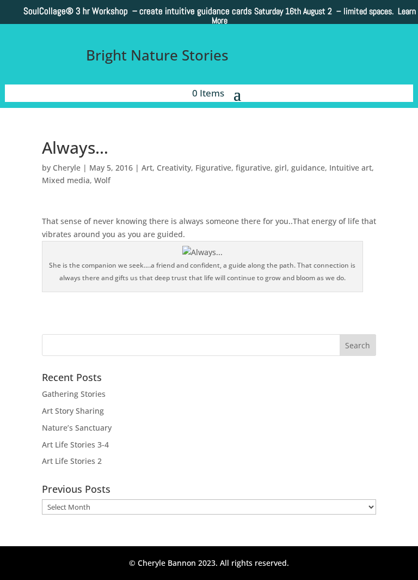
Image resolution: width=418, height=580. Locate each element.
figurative (253, 167)
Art (147, 167)
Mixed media (66, 180)
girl (281, 167)
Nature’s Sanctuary (77, 427)
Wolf (102, 180)
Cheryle (67, 167)
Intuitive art (350, 167)
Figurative (213, 167)
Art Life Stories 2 (72, 461)
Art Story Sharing (73, 411)
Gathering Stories (74, 394)
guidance (308, 167)
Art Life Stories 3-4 (75, 444)
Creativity (174, 167)
